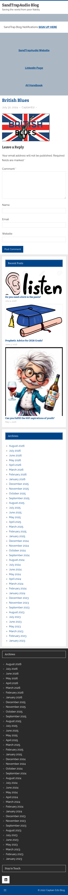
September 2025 (19, 498)
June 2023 (15, 621)
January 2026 (17, 479)
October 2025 (17, 493)
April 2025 (15, 521)
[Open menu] (5, 890)
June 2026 (15, 455)
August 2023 (16, 612)
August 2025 (16, 502)
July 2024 (15, 564)
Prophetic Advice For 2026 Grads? (24, 340)
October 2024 (17, 550)
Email (5, 219)
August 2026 (17, 445)
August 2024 (16, 559)
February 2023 (17, 635)
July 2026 (15, 450)
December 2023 (19, 597)
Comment (9, 168)
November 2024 (19, 545)
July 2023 (15, 616)
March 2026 (16, 469)
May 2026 (15, 460)
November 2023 (19, 602)
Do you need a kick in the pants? (23, 297)
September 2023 (19, 607)
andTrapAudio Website (34, 50)
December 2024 (19, 540)
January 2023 (17, 640)
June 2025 (15, 512)
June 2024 (15, 569)
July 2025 (15, 507)
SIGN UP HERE (48, 27)
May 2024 (15, 574)
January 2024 (17, 593)
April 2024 (15, 578)
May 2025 (15, 517)
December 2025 (19, 483)
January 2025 (17, 536)
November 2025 (19, 488)
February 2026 (18, 474)
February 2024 (17, 588)
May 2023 (15, 626)
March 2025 (16, 526)
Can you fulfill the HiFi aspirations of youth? (30, 418)
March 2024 (16, 583)
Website (7, 233)
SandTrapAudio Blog (20, 5)
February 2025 (17, 531)
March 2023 (16, 631)
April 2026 (15, 464)
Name (6, 204)
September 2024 (19, 555)
